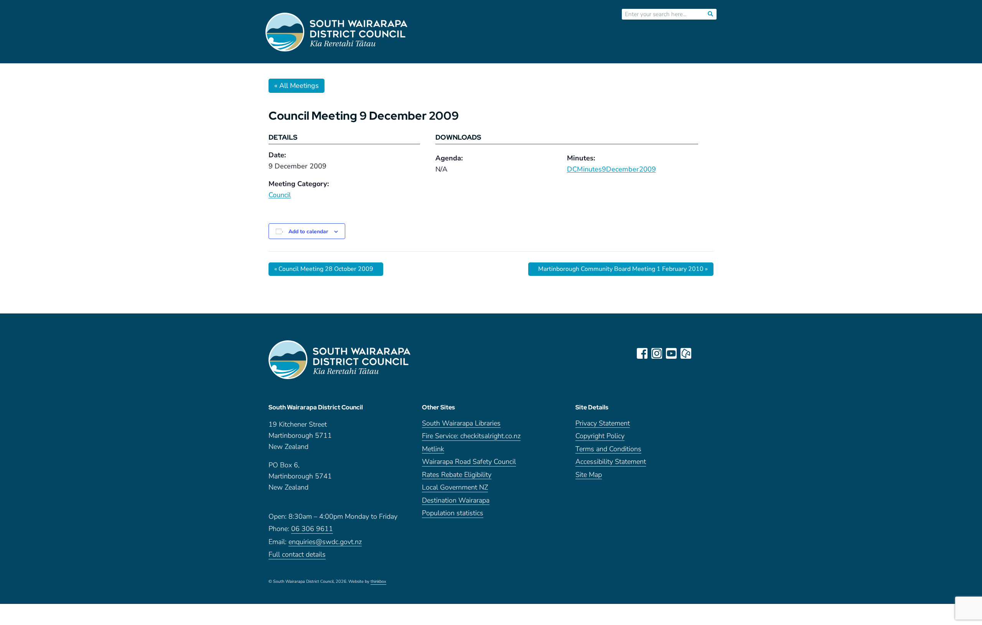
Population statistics (452, 513)
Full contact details (297, 555)
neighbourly (685, 353)
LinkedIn (700, 353)
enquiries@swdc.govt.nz (325, 542)
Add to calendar (308, 231)
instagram (656, 353)
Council (280, 195)
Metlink (433, 449)
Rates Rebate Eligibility (456, 475)
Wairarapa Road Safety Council (469, 462)
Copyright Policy (599, 436)
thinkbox (378, 582)
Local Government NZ (455, 487)
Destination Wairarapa (455, 500)
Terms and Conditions (608, 449)
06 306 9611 (312, 529)
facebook (642, 353)
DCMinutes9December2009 (611, 169)
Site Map (588, 475)
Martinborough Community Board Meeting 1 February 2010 (623, 269)
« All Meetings (296, 85)
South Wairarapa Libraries (461, 423)
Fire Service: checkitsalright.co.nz (471, 436)
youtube (671, 353)
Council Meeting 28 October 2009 (323, 269)
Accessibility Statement (610, 462)
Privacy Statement (602, 423)
